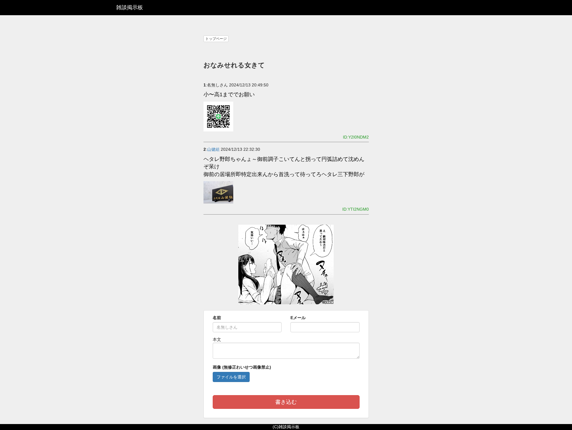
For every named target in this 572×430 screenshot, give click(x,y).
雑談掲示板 (129, 7)
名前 (217, 317)
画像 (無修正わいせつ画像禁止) (242, 367)
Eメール (298, 317)
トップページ (216, 39)
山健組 (213, 149)
